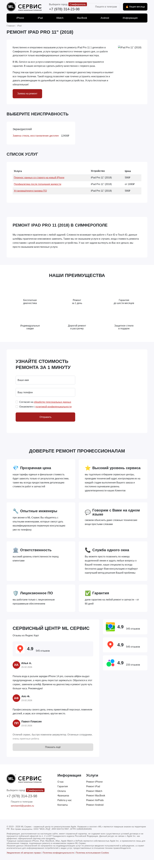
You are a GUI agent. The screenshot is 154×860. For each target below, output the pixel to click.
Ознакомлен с (45, 406)
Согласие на (45, 402)
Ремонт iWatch (94, 791)
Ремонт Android (94, 805)
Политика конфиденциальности (58, 852)
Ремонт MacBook (95, 795)
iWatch (59, 18)
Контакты (62, 805)
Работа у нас (64, 800)
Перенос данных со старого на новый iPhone (39, 177)
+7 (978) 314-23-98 (64, 9)
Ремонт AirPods (95, 800)
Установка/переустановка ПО (30, 190)
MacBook (82, 18)
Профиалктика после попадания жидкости (37, 184)
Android (105, 18)
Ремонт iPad (93, 786)
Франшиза (63, 795)
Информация (130, 18)
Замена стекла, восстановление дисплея (36, 135)
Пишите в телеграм (106, 6)
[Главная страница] (24, 7)
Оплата (61, 791)
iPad (40, 18)
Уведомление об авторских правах (24, 852)
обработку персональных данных (52, 402)
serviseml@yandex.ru (22, 805)
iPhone (20, 18)
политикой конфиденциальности (53, 406)
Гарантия (62, 786)
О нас (60, 781)
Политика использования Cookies (92, 852)
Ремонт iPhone (94, 781)
